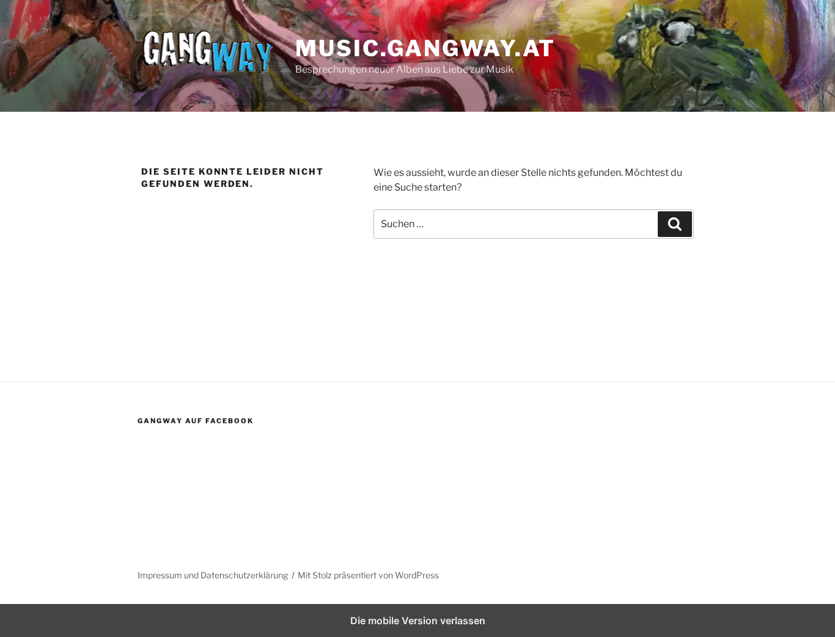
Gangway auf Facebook (196, 421)
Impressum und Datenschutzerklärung (213, 575)
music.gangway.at (425, 48)
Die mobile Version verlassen (417, 620)
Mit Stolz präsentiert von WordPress (368, 575)
